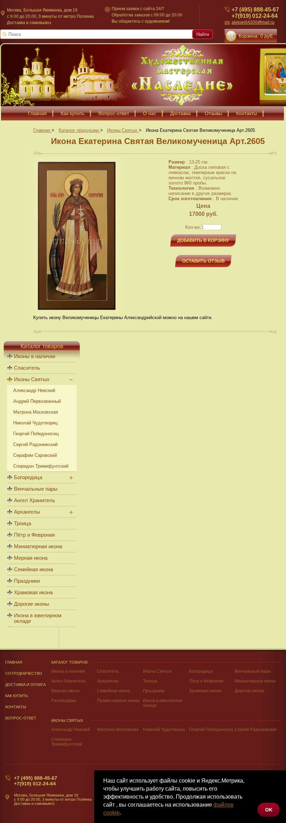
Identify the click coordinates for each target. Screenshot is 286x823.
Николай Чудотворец (35, 422)
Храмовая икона (33, 592)
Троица (22, 523)
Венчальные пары (36, 489)
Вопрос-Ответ (20, 718)
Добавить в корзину (203, 240)
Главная (37, 113)
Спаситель (27, 368)
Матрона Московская (35, 412)
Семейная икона (33, 569)
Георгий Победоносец (36, 433)
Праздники (27, 581)
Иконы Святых (32, 379)
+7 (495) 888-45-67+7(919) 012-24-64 (255, 13)
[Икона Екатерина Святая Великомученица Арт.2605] (76, 313)
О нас (149, 113)
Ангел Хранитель (34, 500)
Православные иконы (118, 700)
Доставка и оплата (25, 684)
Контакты (246, 113)
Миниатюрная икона (38, 546)
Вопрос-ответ (113, 113)
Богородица (28, 477)
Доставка (180, 113)
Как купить (72, 113)
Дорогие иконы (31, 604)
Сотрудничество (23, 673)
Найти (202, 34)
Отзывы (213, 113)
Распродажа (63, 700)
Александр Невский (34, 390)
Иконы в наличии (34, 356)
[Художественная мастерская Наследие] (143, 74)
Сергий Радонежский (35, 444)
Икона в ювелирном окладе (37, 618)
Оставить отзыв (203, 261)
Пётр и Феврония (34, 535)
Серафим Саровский (35, 455)
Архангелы (27, 512)
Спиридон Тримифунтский (40, 466)
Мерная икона (30, 558)
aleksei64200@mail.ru (253, 22)
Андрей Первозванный (37, 401)
